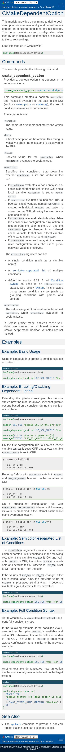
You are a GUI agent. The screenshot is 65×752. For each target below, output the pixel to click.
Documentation (10, 7)
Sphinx (29, 749)
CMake (9, 2)
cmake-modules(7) (31, 7)
